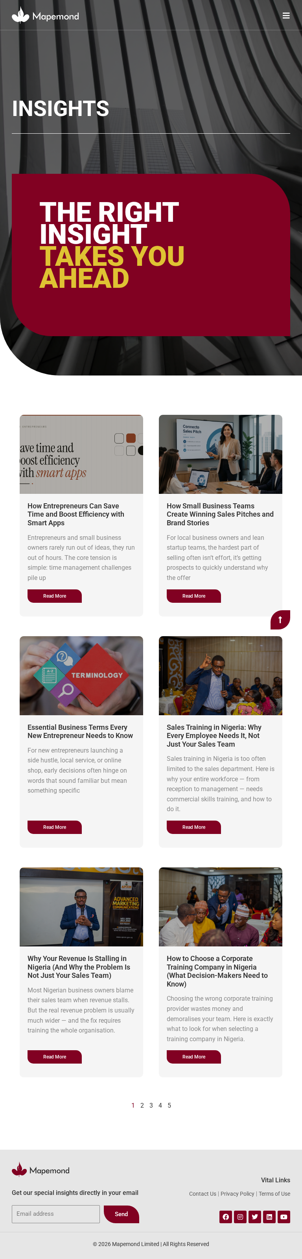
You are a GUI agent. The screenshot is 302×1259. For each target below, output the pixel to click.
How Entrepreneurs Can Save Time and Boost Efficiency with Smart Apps (76, 514)
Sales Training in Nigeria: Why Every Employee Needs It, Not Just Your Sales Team (214, 735)
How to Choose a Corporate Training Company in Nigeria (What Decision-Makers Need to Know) (217, 971)
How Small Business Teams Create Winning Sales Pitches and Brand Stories (220, 514)
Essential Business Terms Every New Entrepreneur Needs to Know (80, 731)
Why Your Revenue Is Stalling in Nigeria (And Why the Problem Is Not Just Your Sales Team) (79, 966)
